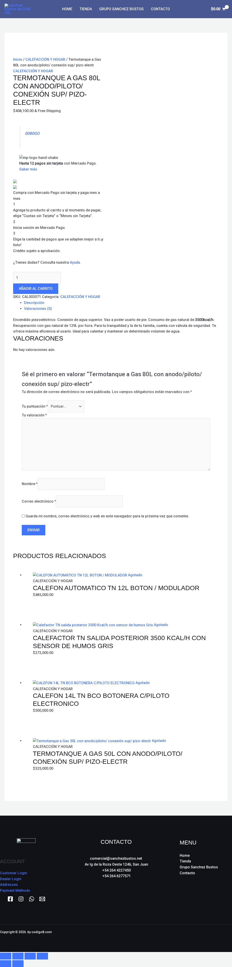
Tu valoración (34, 415)
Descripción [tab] (34, 303)
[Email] (42, 899)
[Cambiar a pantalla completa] (18, 956)
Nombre (30, 484)
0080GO (32, 133)
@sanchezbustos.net (124, 858)
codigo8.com (41, 932)
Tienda (86, 9)
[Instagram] (21, 899)
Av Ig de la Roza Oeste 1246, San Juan (116, 864)
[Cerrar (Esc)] (42, 956)
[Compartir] (30, 956)
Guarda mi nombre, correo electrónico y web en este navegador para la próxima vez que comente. (107, 516)
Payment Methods (15, 890)
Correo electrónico (39, 501)
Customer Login (13, 873)
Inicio (17, 59)
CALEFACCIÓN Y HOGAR (45, 59)
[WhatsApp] (31, 899)
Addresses (9, 884)
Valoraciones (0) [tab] (38, 308)
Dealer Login (10, 879)
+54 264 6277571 (116, 876)
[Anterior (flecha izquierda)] (5, 963)
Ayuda (75, 262)
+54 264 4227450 (116, 870)
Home (67, 9)
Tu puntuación (35, 406)
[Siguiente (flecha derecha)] (18, 963)
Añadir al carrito (36, 288)
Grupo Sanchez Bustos (121, 9)
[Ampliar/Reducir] (5, 956)
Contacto (160, 9)
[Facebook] (10, 899)
